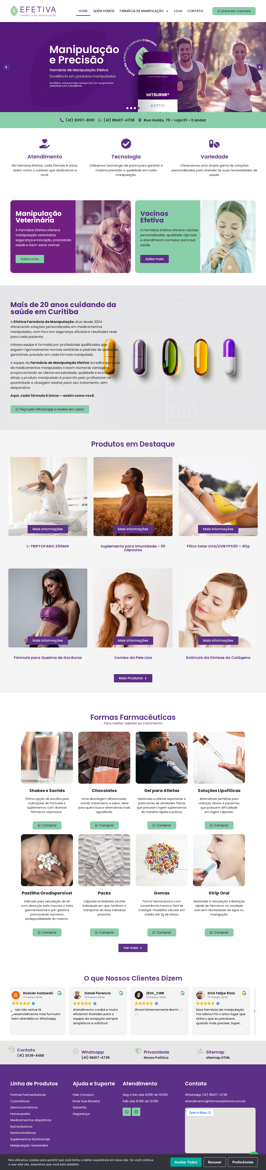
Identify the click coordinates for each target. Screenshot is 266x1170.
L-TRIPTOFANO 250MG (48, 546)
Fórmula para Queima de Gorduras (48, 657)
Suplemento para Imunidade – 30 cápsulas (133, 548)
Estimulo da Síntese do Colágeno (218, 657)
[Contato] (11, 1049)
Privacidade (156, 1052)
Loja (178, 11)
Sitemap (215, 1052)
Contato (195, 11)
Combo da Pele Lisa (133, 657)
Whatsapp (92, 1052)
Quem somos (103, 11)
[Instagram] (136, 1112)
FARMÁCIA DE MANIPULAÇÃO (142, 11)
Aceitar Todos (186, 1162)
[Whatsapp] (76, 1051)
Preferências (242, 1162)
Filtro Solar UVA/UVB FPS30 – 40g (218, 546)
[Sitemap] (200, 1051)
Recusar (215, 1162)
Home (83, 11)
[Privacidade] (138, 1051)
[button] (6, 67)
